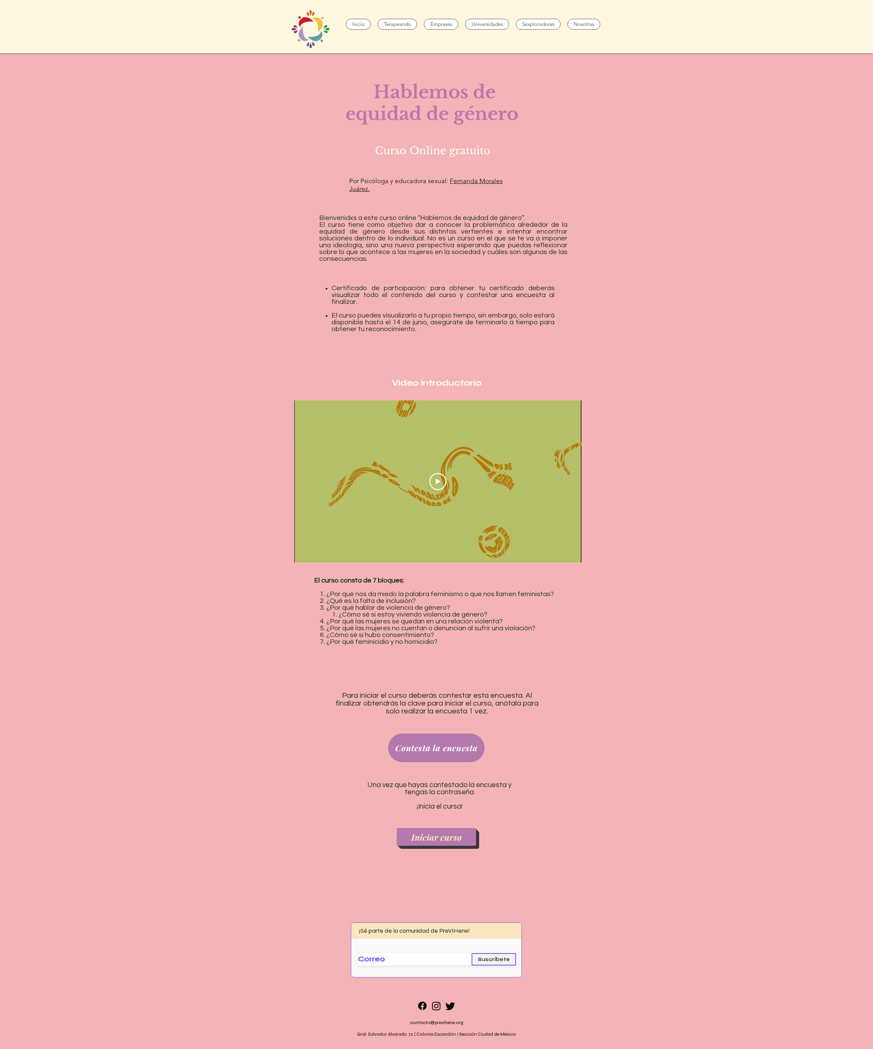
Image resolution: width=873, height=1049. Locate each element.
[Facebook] (422, 1005)
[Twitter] (450, 1005)
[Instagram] (436, 1005)
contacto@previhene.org (436, 1022)
